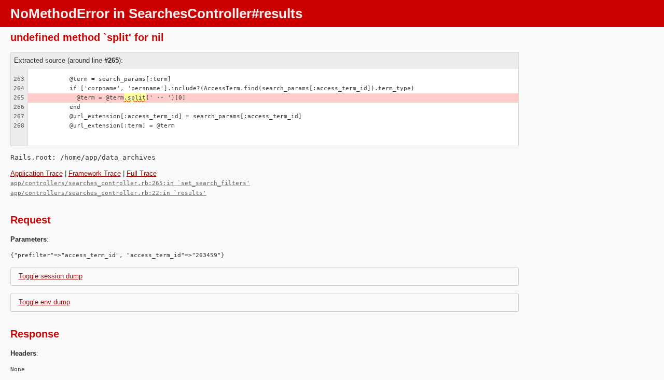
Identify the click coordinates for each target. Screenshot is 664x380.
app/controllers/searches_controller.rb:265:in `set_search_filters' (130, 183)
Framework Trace (94, 173)
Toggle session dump (50, 276)
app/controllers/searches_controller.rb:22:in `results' (108, 193)
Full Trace (142, 173)
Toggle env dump (44, 302)
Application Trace (36, 173)
